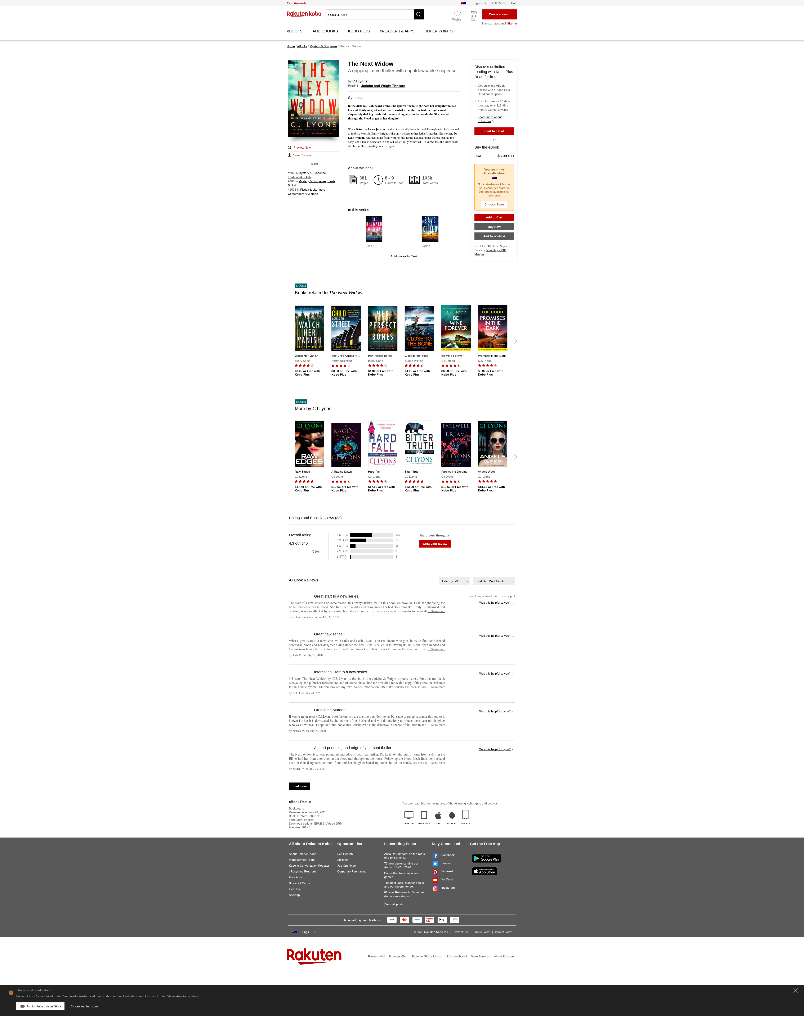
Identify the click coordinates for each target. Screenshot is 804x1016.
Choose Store (494, 204)
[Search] (419, 14)
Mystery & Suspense (312, 172)
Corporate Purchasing (351, 871)
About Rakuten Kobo (302, 854)
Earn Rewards (297, 3)
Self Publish (345, 854)
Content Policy (503, 932)
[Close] (796, 990)
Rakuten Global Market (427, 956)
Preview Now (302, 147)
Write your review (435, 543)
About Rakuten (504, 956)
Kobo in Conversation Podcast (309, 865)
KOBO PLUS (359, 31)
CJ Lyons (359, 81)
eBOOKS (295, 31)
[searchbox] (375, 14)
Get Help (295, 889)
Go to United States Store (44, 1006)
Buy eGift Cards (299, 883)
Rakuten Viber (398, 956)
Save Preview (302, 155)
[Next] (515, 341)
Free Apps (296, 877)
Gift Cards (499, 3)
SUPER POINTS (439, 31)
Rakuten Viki (376, 956)
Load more (299, 786)
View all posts (394, 904)
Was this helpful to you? (495, 602)
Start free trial (494, 131)
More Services (480, 956)
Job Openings (346, 865)
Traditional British (299, 177)
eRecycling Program (302, 871)
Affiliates (342, 859)
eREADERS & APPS (398, 31)
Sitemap (294, 895)
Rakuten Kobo (304, 14)
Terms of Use (460, 932)
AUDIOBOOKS (326, 31)
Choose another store (84, 1006)
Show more (436, 611)
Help (514, 3)
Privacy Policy (482, 932)
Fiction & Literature (312, 189)
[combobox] (454, 581)
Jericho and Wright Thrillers (383, 86)
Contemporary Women (303, 193)
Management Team (302, 859)
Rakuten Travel (457, 956)
